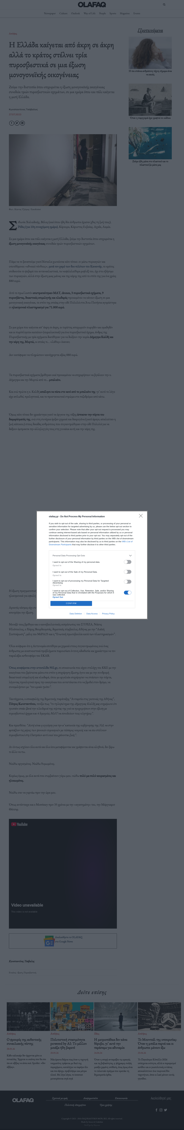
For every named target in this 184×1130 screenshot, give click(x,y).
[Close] (141, 516)
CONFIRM (71, 603)
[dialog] (92, 565)
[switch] (127, 562)
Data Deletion (76, 613)
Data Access (92, 613)
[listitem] (92, 555)
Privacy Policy (108, 613)
